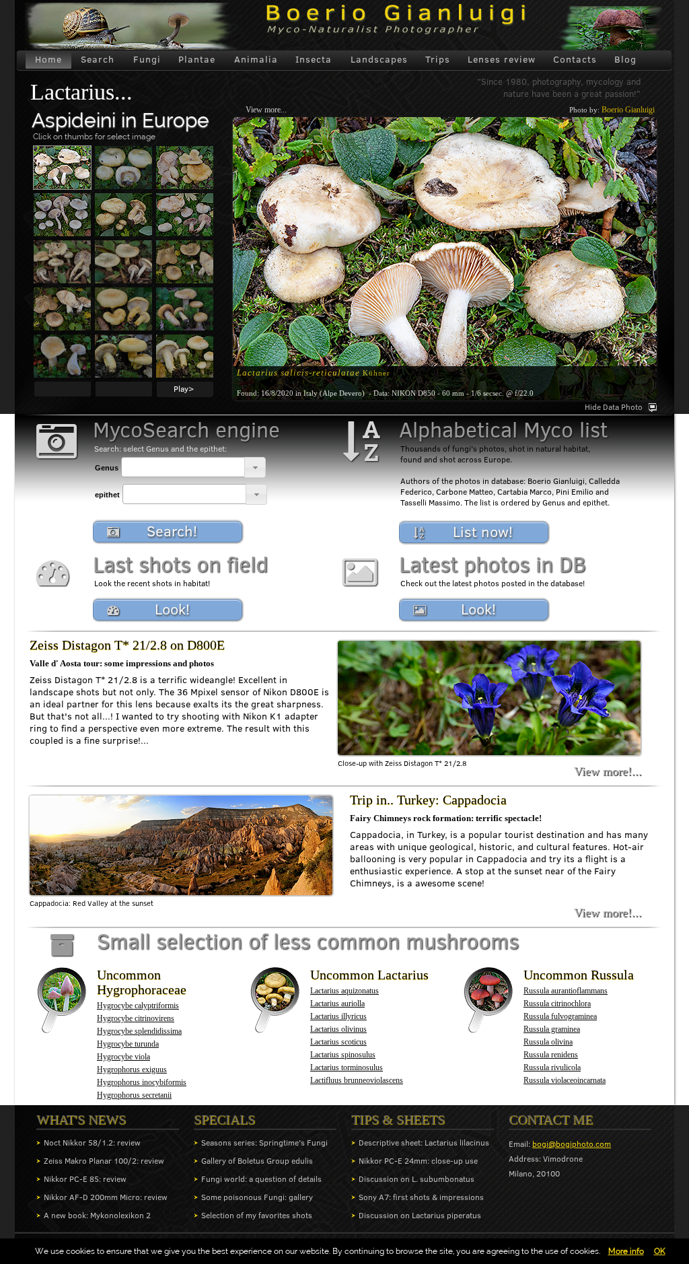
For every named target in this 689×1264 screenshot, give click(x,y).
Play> (184, 388)
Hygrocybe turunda (128, 1044)
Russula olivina (548, 1042)
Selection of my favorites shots (256, 1215)
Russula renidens (550, 1054)
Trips (437, 59)
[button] (255, 467)
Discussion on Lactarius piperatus (420, 1215)
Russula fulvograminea (560, 1016)
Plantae (196, 59)
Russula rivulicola (552, 1067)
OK (659, 1251)
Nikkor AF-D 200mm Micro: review (106, 1197)
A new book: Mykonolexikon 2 (97, 1215)
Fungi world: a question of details (261, 1179)
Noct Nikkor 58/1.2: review (92, 1142)
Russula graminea (551, 1029)
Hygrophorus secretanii (134, 1095)
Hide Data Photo (614, 407)
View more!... (608, 771)
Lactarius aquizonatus (344, 990)
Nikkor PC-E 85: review (85, 1179)
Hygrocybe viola (123, 1056)
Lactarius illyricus (338, 1016)
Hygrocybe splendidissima (139, 1031)
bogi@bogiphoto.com (571, 1144)
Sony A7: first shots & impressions (421, 1197)
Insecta (313, 59)
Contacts (575, 59)
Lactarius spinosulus (342, 1054)
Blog (625, 59)
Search (97, 59)
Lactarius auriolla (337, 1003)
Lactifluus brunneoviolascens (356, 1080)
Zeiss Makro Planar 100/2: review (104, 1160)
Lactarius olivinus (338, 1029)
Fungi (147, 59)
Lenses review (502, 59)
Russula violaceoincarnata (564, 1080)
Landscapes (379, 59)
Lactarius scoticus (338, 1042)
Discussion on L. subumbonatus (416, 1179)
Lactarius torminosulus (346, 1067)
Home (48, 59)
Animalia (256, 59)
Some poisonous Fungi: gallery (257, 1197)
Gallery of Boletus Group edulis (257, 1160)
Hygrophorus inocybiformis (141, 1082)
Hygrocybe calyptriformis (138, 1005)
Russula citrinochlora (557, 1003)
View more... (266, 109)
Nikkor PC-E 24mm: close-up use (418, 1160)
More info (626, 1251)
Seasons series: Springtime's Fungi (264, 1142)
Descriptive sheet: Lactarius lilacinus (424, 1142)
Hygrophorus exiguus (132, 1069)
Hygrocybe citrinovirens (135, 1018)
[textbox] (183, 467)
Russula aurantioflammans (565, 990)
